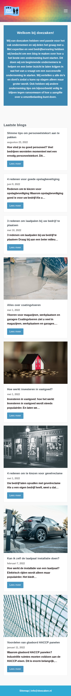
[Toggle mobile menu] (66, 11)
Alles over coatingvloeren (24, 305)
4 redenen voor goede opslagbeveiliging (33, 179)
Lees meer (15, 163)
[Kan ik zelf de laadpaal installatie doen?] (36, 550)
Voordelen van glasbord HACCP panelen (33, 642)
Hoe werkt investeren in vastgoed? (30, 389)
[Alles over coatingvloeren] (36, 297)
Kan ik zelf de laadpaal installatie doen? (33, 558)
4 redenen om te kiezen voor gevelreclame (34, 473)
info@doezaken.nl (41, 690)
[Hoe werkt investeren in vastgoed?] (36, 381)
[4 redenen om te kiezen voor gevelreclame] (36, 465)
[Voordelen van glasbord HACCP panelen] (36, 634)
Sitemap (24, 690)
